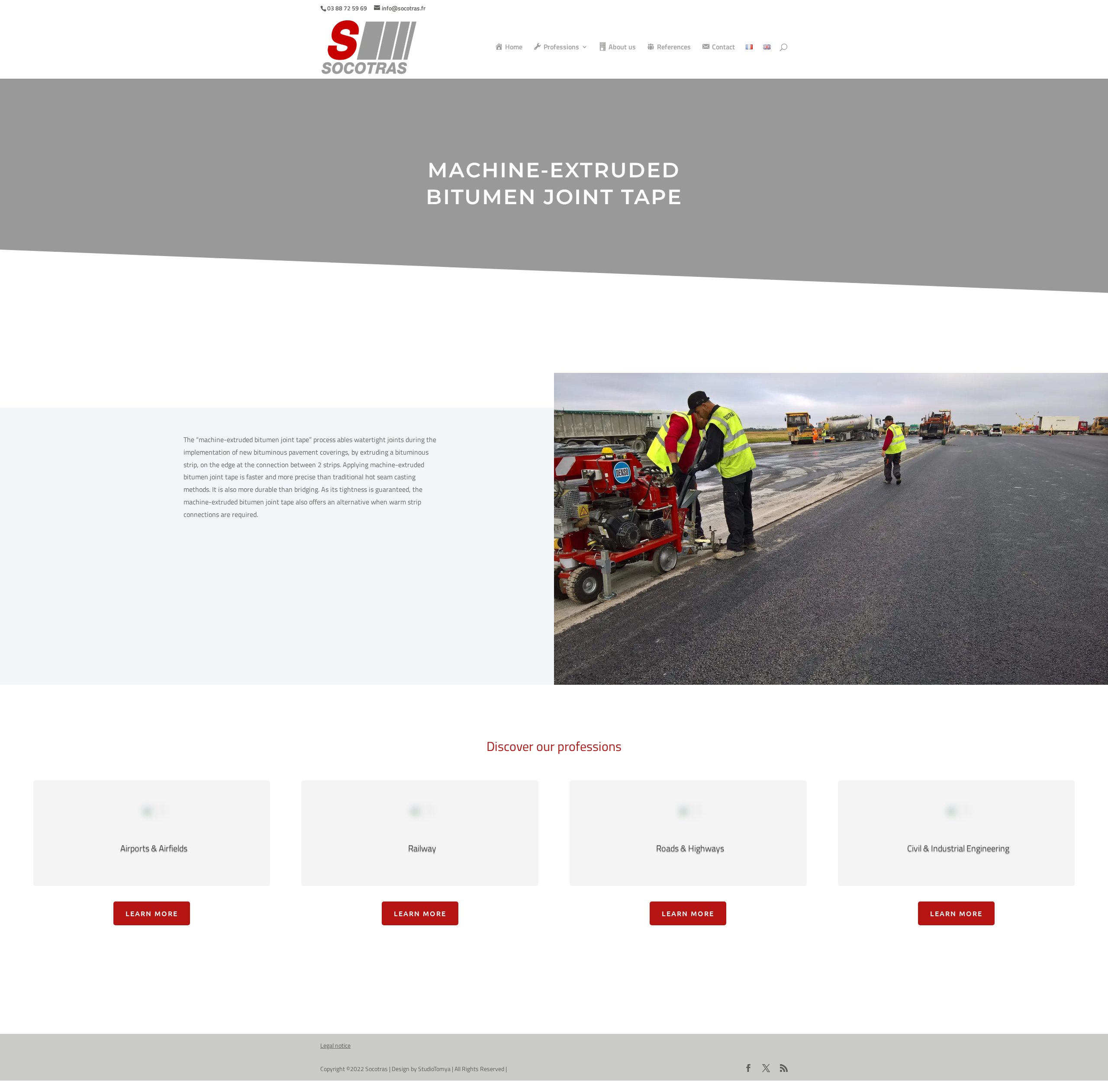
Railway (422, 848)
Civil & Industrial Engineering (958, 848)
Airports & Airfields (153, 848)
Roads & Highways (690, 848)
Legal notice (335, 1045)
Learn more (152, 913)
